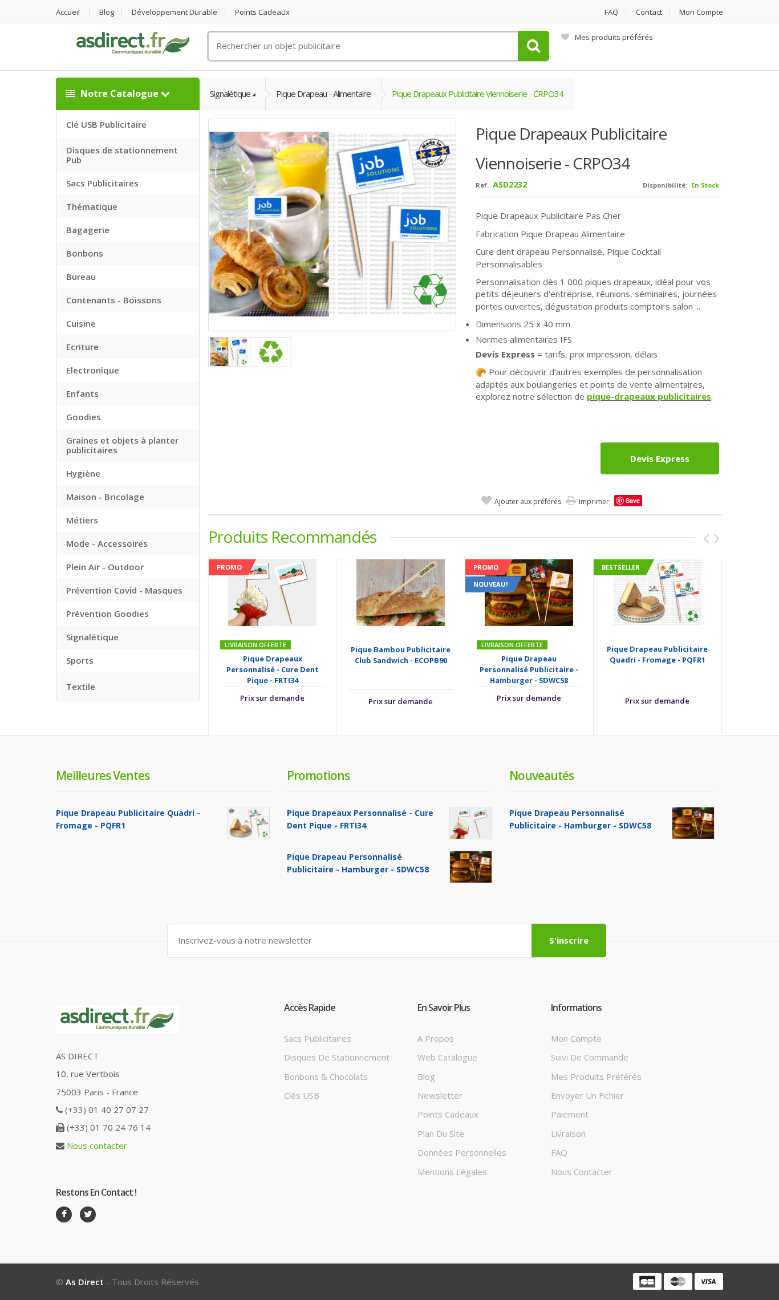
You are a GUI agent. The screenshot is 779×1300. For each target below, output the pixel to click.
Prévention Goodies (107, 613)
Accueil (68, 12)
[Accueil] (133, 43)
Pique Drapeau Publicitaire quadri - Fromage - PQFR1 (657, 654)
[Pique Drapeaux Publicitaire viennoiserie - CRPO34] (332, 223)
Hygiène (83, 473)
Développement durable (174, 12)
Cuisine (81, 323)
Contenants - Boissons (113, 300)
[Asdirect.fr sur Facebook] (64, 1214)
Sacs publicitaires (317, 1038)
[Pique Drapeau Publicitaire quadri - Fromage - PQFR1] (657, 592)
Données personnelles (461, 1152)
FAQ (611, 12)
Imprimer (594, 501)
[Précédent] (706, 538)
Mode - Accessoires (107, 543)
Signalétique (92, 637)
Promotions (318, 775)
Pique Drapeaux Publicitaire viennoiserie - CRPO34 (477, 93)
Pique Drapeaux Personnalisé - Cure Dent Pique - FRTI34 (272, 669)
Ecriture (82, 346)
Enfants (82, 393)
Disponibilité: (665, 185)
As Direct (85, 1281)
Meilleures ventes (102, 775)
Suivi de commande (589, 1057)
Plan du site (440, 1133)
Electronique (92, 370)
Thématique (91, 206)
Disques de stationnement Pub (122, 154)
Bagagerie (87, 229)
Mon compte (701, 12)
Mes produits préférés (614, 37)
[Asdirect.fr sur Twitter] (88, 1214)
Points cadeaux (262, 12)
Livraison (568, 1133)
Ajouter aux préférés (527, 501)
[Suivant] (717, 538)
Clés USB (301, 1095)
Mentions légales (452, 1171)
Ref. (482, 185)
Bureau (81, 276)
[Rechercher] (533, 46)
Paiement (570, 1114)
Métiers (82, 520)
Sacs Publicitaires (102, 183)
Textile (80, 686)
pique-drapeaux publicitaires (649, 396)
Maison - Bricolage (105, 496)
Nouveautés (541, 775)
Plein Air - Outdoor (105, 566)
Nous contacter (97, 1145)
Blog (106, 12)
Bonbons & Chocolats (326, 1076)
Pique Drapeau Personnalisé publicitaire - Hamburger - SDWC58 (529, 669)
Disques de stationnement (337, 1057)
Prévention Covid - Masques (124, 590)
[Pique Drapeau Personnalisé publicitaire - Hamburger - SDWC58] (529, 592)
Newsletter (439, 1095)
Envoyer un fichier (587, 1095)
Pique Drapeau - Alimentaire (323, 93)
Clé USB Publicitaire (106, 124)
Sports (80, 660)
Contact (649, 12)
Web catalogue (447, 1057)
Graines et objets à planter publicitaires (122, 445)
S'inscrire (569, 940)
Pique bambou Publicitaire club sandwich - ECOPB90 (401, 654)
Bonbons (84, 253)
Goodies (83, 416)
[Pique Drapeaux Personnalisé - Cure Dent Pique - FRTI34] (272, 592)
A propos (435, 1038)
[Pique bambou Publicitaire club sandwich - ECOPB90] (400, 592)
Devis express (659, 458)
